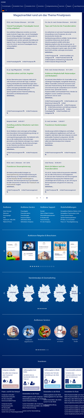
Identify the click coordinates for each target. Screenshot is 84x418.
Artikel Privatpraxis (28, 61)
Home (3, 2)
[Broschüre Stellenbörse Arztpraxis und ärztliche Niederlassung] (60, 250)
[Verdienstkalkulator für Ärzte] (44, 334)
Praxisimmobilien (25, 217)
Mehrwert (6, 213)
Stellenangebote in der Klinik (52, 395)
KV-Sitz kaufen (6, 408)
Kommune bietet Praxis (9, 401)
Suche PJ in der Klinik (50, 402)
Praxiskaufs (32, 182)
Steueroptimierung (12, 174)
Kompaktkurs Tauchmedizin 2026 (70, 213)
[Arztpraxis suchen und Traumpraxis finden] (76, 334)
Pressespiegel (7, 215)
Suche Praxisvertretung (30, 401)
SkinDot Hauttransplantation (68, 217)
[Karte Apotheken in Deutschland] (60, 293)
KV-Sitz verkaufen (7, 399)
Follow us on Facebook (68, 219)
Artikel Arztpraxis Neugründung (55, 61)
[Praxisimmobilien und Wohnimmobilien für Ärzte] (13, 334)
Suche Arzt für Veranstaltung (31, 411)
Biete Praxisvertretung (29, 408)
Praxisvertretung (44, 219)
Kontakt (42, 211)
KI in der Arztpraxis (45, 222)
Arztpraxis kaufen (7, 404)
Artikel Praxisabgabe (13, 61)
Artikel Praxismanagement (15, 111)
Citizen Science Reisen (67, 215)
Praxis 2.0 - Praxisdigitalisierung (69, 222)
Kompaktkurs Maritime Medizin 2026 (71, 211)
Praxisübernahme (25, 213)
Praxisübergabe (27, 178)
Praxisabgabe (24, 211)
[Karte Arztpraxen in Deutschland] (12, 293)
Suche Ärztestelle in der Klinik (52, 400)
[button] (10, 10)
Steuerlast (14, 178)
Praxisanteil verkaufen (8, 397)
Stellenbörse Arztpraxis (27, 222)
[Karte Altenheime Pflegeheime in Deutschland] (76, 293)
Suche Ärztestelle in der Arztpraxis (33, 404)
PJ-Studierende (44, 217)
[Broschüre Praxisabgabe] (13, 250)
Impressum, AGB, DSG (9, 219)
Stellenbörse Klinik (26, 219)
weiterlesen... (11, 48)
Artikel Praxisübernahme (63, 57)
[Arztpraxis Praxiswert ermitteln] (60, 334)
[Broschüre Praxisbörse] (76, 250)
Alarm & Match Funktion (47, 213)
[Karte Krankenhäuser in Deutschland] (28, 293)
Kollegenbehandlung (52, 6)
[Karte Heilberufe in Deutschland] (44, 293)
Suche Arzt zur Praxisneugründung (12, 412)
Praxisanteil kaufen (7, 406)
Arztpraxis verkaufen (8, 395)
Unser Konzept (7, 211)
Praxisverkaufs (11, 184)
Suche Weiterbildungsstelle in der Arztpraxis (36, 406)
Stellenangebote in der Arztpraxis (33, 397)
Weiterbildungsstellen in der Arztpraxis (34, 399)
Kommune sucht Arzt (8, 410)
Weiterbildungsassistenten (47, 215)
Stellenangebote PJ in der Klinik (53, 397)
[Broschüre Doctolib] (28, 250)
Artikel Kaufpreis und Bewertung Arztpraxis (58, 60)
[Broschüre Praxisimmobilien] (44, 250)
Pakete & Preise (7, 222)
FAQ (4, 217)
